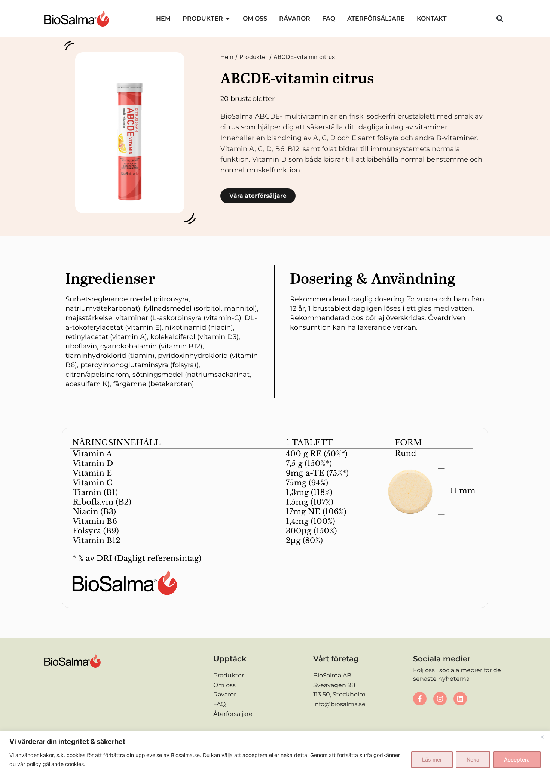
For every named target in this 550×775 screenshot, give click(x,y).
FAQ (219, 704)
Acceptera (517, 759)
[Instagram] (440, 698)
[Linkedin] (460, 698)
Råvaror (224, 694)
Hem (226, 57)
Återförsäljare (233, 713)
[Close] (542, 736)
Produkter (253, 57)
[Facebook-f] (420, 698)
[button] (500, 18)
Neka (473, 759)
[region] (275, 753)
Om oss (224, 685)
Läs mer (432, 759)
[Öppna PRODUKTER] (228, 18)
